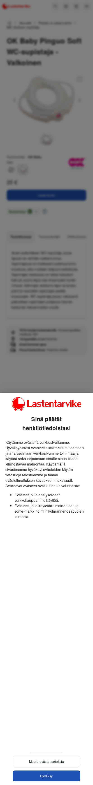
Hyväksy (46, 776)
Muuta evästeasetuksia (46, 761)
